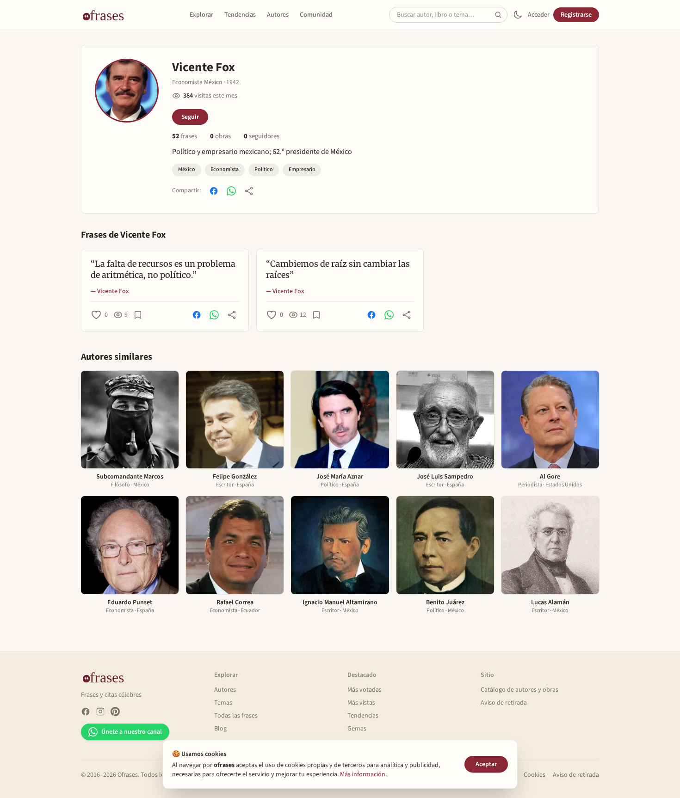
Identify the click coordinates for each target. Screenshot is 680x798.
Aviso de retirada (504, 702)
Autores (278, 14)
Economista (224, 169)
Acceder (539, 14)
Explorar (201, 14)
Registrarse (576, 14)
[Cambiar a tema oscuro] (517, 14)
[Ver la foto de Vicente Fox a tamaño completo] (126, 90)
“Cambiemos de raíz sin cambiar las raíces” (338, 269)
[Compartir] (248, 191)
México (186, 169)
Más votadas (364, 689)
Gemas (356, 728)
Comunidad (316, 14)
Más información (362, 774)
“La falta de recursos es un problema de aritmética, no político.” (163, 269)
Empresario (302, 169)
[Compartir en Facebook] (213, 191)
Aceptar (486, 764)
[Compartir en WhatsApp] (231, 191)
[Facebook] (85, 711)
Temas (223, 702)
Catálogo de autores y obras (519, 689)
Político (263, 169)
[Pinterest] (115, 711)
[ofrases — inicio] (107, 14)
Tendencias (240, 14)
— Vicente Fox (110, 291)
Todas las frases (236, 715)
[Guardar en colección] (137, 314)
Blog (220, 728)
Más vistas (361, 702)
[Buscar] (501, 15)
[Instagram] (100, 711)
